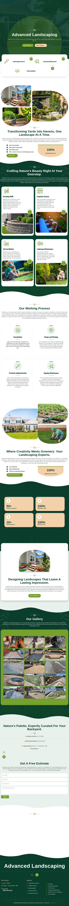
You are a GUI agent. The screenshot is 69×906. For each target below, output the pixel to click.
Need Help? (5, 888)
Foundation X (52, 902)
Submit (5, 796)
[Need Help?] (2, 888)
